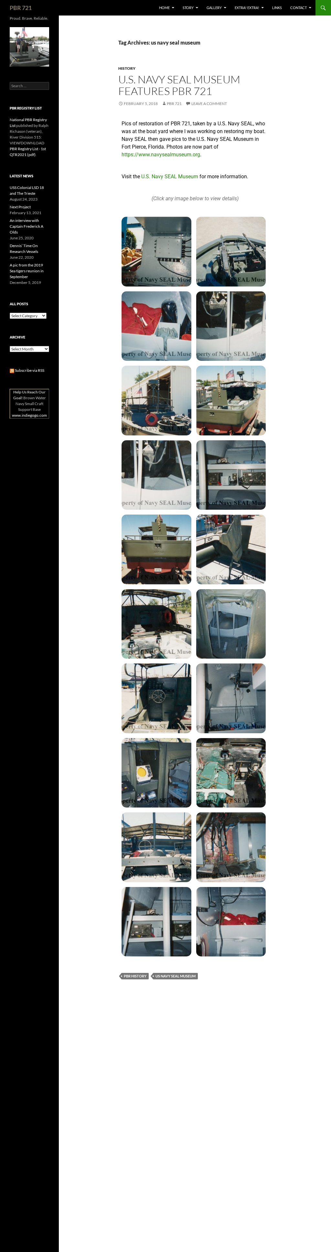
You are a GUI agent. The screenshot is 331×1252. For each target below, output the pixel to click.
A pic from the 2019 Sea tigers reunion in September (27, 271)
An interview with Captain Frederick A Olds (26, 226)
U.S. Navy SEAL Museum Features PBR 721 (179, 85)
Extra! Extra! (247, 7)
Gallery (214, 7)
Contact (298, 7)
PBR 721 (21, 7)
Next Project (20, 206)
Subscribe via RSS (29, 370)
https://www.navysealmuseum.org (161, 154)
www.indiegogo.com (29, 415)
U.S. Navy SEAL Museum (169, 176)
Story (188, 7)
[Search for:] (29, 85)
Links (277, 7)
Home (164, 7)
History (126, 68)
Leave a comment (209, 103)
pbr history (135, 976)
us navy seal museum (175, 976)
